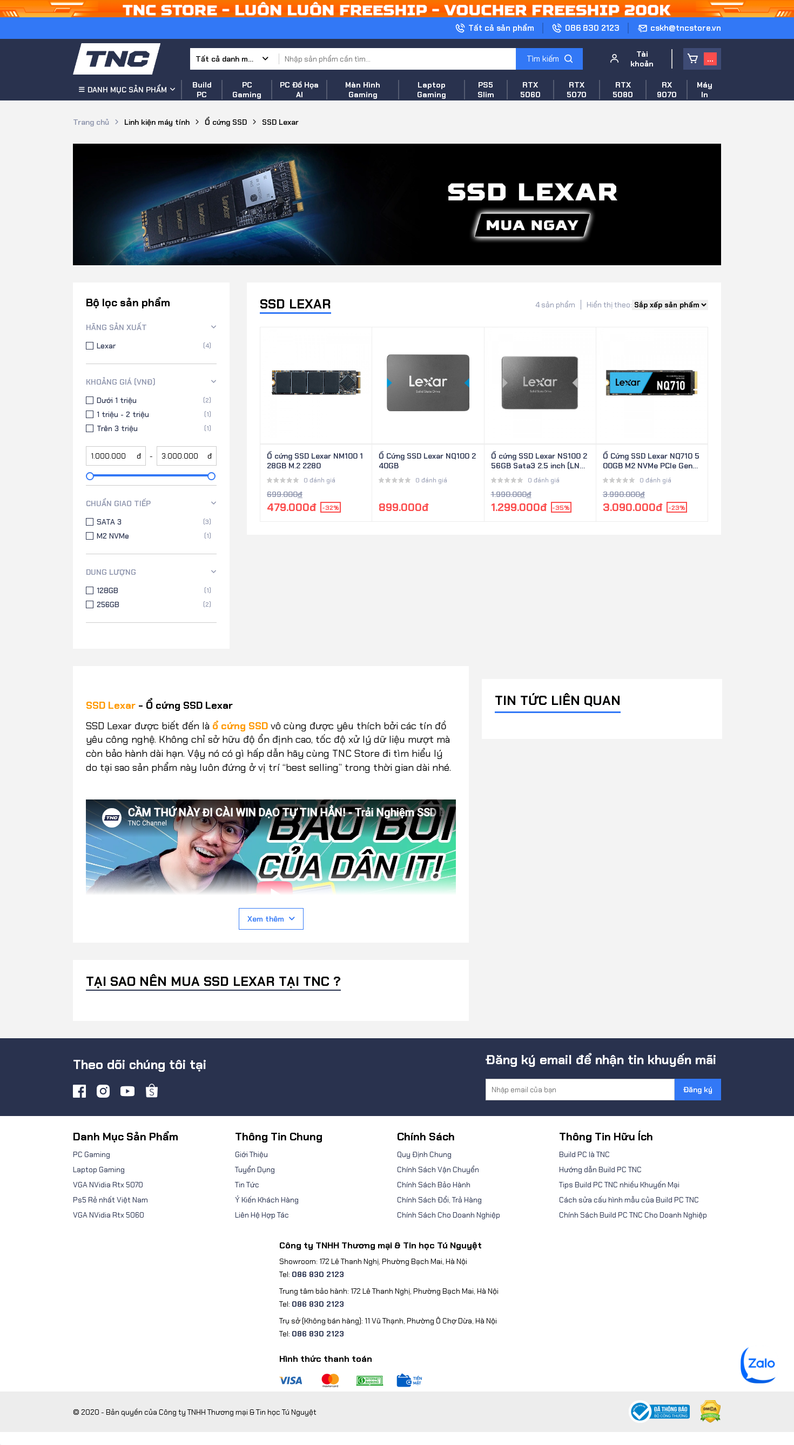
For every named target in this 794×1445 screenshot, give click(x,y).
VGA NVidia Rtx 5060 (108, 1215)
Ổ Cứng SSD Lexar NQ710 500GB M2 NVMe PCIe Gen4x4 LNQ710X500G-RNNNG (652, 461)
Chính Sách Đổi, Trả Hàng (439, 1200)
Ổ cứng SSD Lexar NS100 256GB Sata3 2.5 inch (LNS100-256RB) (539, 461)
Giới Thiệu (251, 1154)
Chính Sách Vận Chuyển (438, 1169)
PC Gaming (91, 1154)
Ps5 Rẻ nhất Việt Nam (110, 1200)
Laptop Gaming (99, 1169)
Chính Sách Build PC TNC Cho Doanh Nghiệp (633, 1215)
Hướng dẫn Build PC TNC (600, 1169)
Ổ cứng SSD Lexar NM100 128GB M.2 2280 (315, 461)
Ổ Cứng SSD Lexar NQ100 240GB (427, 461)
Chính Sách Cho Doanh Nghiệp (448, 1215)
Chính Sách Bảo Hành (433, 1184)
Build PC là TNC (584, 1154)
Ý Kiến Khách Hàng (267, 1200)
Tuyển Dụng (255, 1169)
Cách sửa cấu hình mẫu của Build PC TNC (629, 1200)
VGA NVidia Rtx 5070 (108, 1184)
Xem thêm (265, 919)
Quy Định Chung (424, 1154)
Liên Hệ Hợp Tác (262, 1215)
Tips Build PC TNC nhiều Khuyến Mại (619, 1184)
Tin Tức (247, 1184)
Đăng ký (697, 1089)
